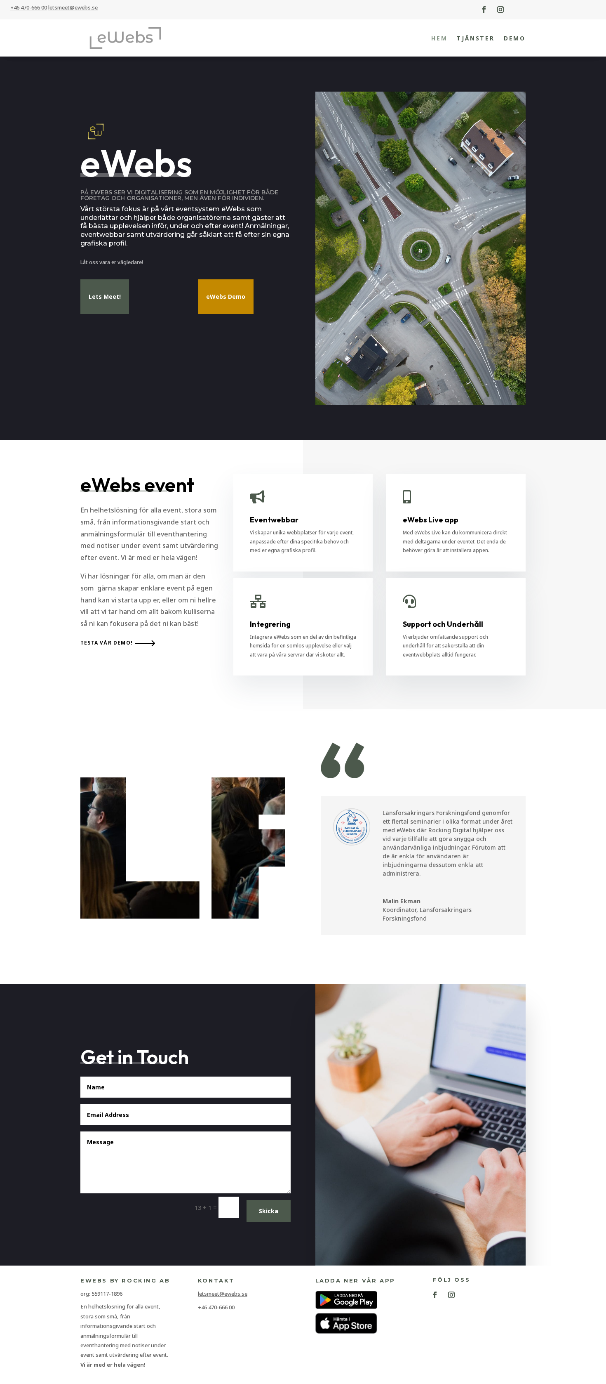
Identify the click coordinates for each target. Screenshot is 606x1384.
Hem (439, 38)
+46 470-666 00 (28, 7)
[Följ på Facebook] (484, 9)
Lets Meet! (105, 296)
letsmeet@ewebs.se (222, 1293)
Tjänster (475, 38)
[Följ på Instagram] (500, 9)
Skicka (268, 1211)
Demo (515, 38)
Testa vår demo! (106, 642)
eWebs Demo (225, 296)
